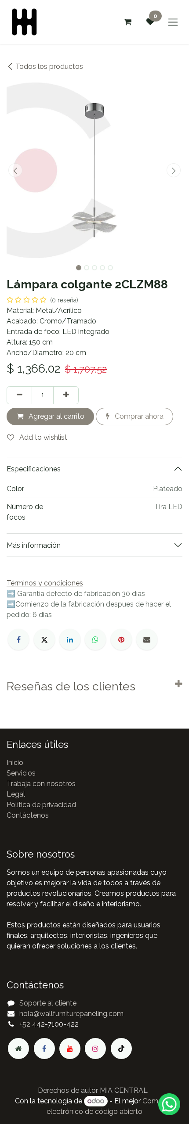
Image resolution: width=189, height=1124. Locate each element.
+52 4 (27, 1024)
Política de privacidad (41, 805)
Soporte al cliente (47, 1003)
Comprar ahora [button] (138, 416)
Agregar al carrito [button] (55, 416)
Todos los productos (49, 66)
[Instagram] (95, 1048)
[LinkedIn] (69, 639)
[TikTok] (121, 1048)
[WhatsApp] (95, 639)
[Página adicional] (18, 1048)
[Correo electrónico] (146, 639)
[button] (15, 170)
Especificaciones (34, 469)
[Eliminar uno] (19, 395)
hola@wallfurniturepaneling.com (71, 1013)
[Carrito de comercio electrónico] (127, 22)
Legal (16, 794)
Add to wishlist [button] (42, 437)
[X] (44, 639)
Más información (34, 545)
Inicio (15, 762)
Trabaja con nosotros (41, 783)
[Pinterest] (121, 639)
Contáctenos (28, 815)
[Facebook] (18, 639)
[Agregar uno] (66, 395)
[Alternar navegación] (173, 22)
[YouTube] (69, 1048)
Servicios (21, 773)
